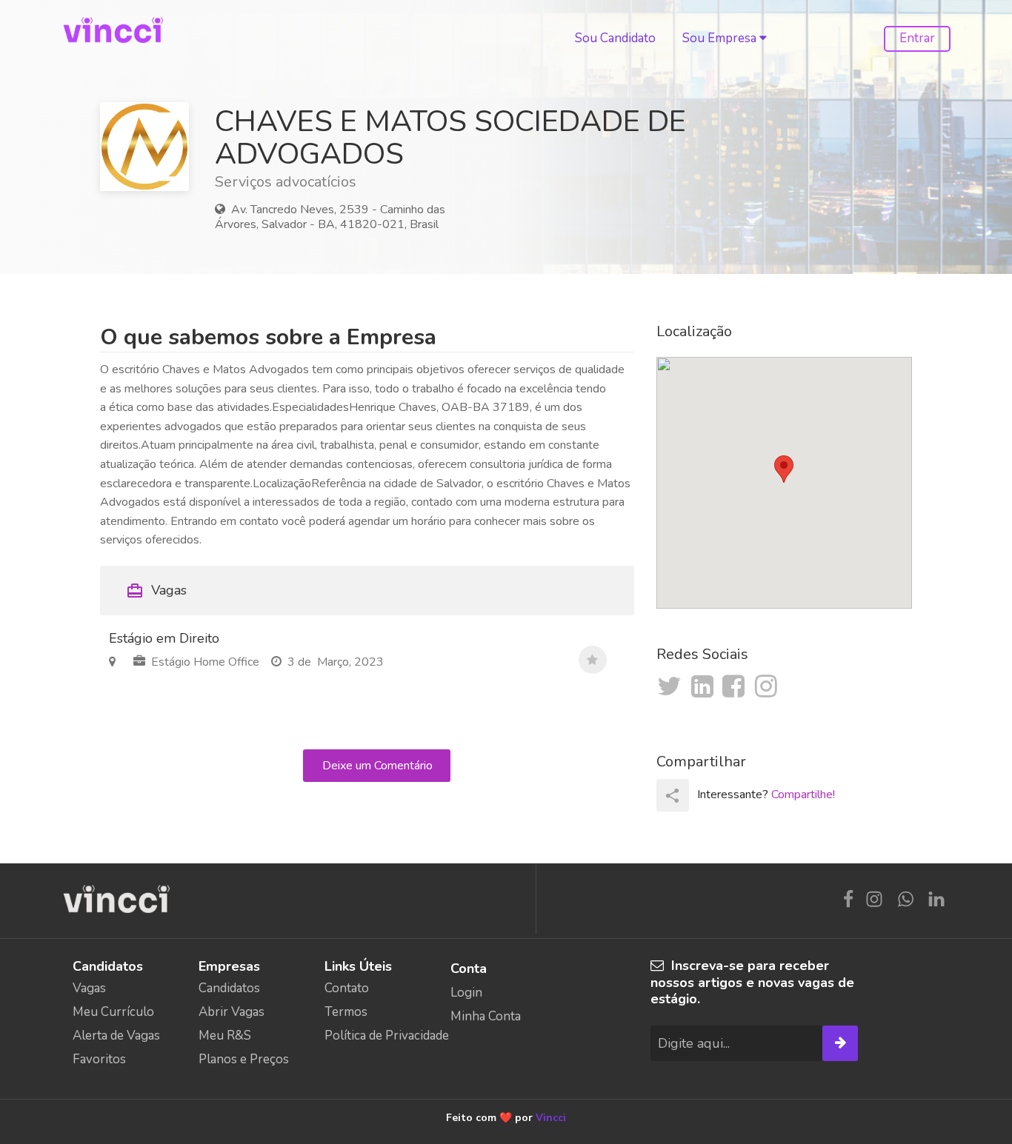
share (672, 795)
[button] (783, 469)
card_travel (135, 591)
